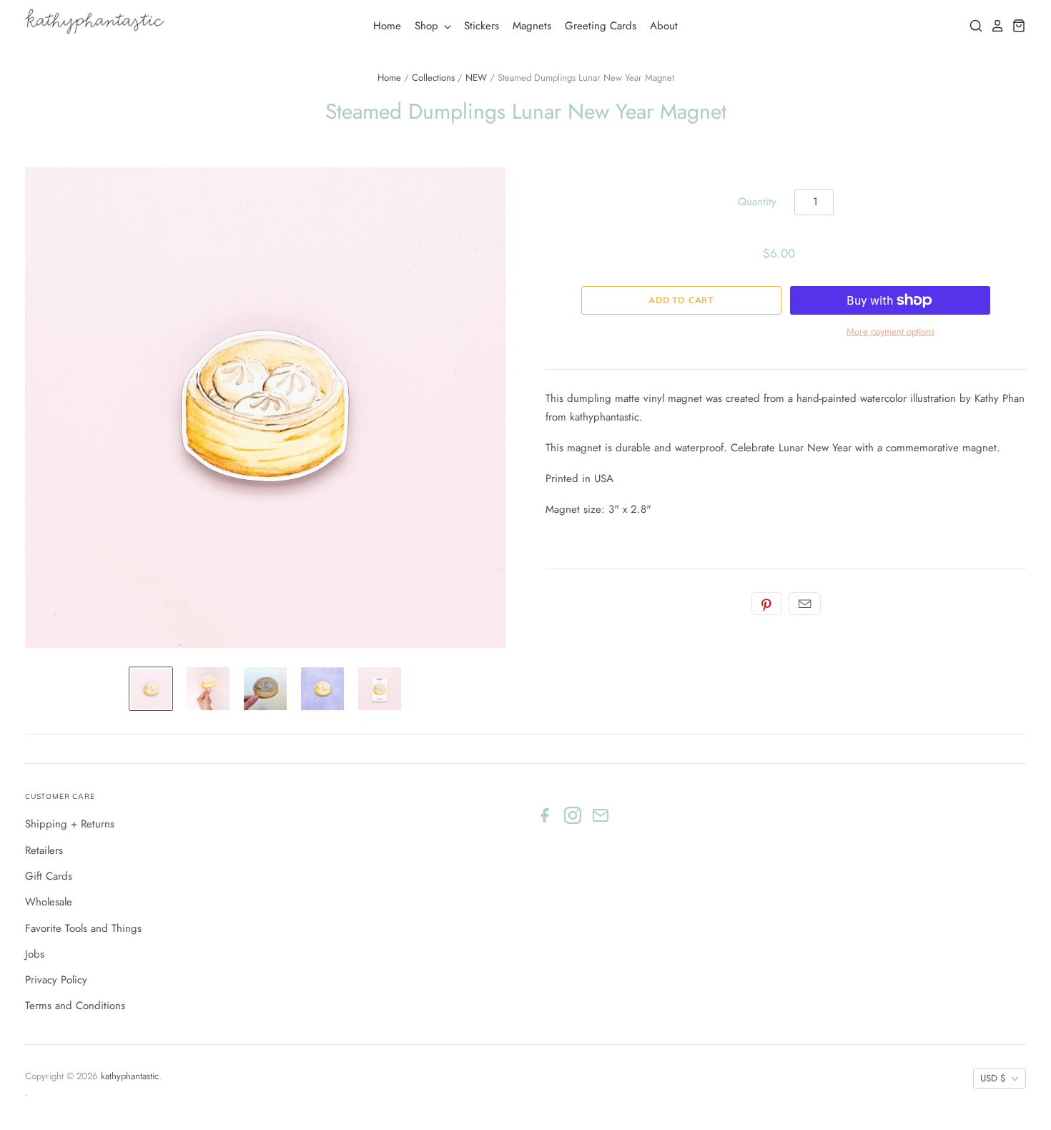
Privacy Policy (56, 980)
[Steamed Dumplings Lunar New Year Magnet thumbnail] (150, 688)
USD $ (993, 1078)
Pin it (766, 603)
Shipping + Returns (69, 824)
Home (387, 26)
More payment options (890, 331)
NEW (476, 77)
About (664, 26)
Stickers (481, 26)
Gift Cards (48, 876)
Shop (428, 26)
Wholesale (48, 902)
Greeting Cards (600, 26)
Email (805, 603)
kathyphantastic (130, 1076)
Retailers (44, 850)
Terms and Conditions (75, 1005)
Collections (433, 77)
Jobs (34, 954)
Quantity (757, 202)
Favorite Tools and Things (83, 928)
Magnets (532, 26)
